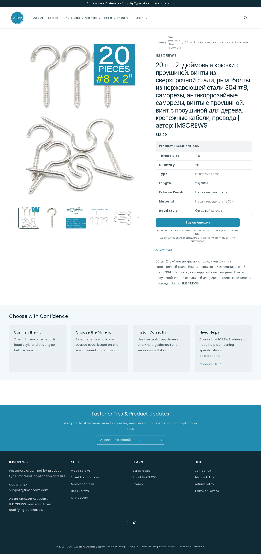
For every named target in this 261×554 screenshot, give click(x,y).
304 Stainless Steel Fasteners (174, 42)
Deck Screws (80, 491)
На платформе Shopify (92, 546)
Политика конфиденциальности (159, 546)
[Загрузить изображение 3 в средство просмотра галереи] (76, 217)
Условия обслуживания (192, 546)
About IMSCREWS (145, 477)
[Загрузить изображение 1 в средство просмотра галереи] (29, 217)
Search (138, 484)
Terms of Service (207, 491)
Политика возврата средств (123, 546)
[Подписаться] (160, 440)
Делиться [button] (166, 250)
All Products (79, 498)
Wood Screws (80, 471)
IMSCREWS (72, 546)
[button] (54, 18)
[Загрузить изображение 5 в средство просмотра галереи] (122, 217)
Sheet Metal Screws (85, 477)
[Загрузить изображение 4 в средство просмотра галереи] (99, 217)
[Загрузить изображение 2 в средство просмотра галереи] (52, 217)
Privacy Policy (204, 477)
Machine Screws (82, 484)
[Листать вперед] (138, 218)
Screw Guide (142, 471)
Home (160, 42)
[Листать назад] (13, 218)
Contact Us (208, 364)
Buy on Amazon (198, 222)
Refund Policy (204, 484)
